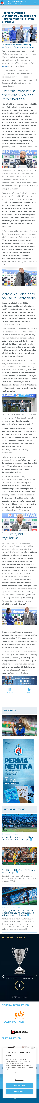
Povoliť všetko (19, 1091)
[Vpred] (36, 976)
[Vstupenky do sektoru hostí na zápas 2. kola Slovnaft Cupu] (19, 823)
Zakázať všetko (19, 1085)
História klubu (19, 997)
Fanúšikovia (16, 907)
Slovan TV (16, 867)
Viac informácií (11, 1073)
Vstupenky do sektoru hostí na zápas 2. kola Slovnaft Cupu (17, 838)
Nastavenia (19, 1080)
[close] (32, 1048)
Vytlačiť (29, 692)
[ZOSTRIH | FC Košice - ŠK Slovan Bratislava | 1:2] (19, 856)
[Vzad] (2, 976)
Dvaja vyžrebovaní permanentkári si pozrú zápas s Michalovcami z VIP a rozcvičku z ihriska (19, 913)
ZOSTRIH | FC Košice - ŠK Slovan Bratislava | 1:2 (18, 871)
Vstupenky (16, 834)
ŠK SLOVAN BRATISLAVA (17, 2)
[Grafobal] (19, 1031)
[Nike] (19, 1015)
